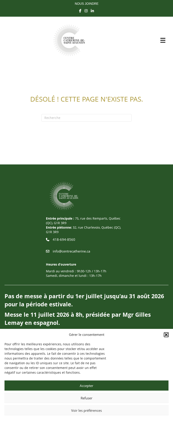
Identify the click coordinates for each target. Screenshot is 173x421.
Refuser (86, 398)
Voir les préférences (86, 410)
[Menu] (162, 40)
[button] (166, 334)
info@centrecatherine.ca (71, 251)
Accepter (86, 385)
